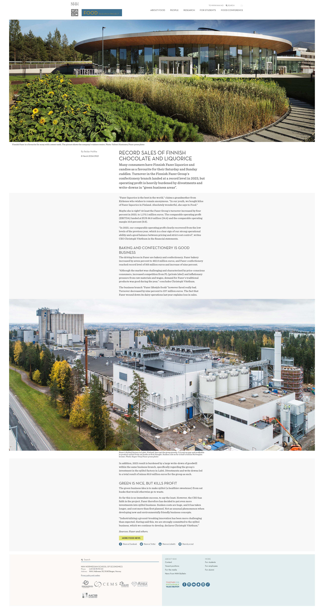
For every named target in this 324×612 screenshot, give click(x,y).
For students (210, 562)
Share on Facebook (130, 544)
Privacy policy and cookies (90, 575)
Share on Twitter (150, 544)
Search (153, 559)
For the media (171, 569)
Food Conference (232, 10)
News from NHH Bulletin (175, 573)
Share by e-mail (188, 544)
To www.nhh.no (216, 5)
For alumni (209, 569)
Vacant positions (172, 566)
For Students (208, 10)
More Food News (131, 538)
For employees (211, 566)
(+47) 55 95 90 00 (96, 569)
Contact (168, 562)
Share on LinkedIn (169, 544)
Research (189, 10)
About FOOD (157, 10)
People (174, 10)
